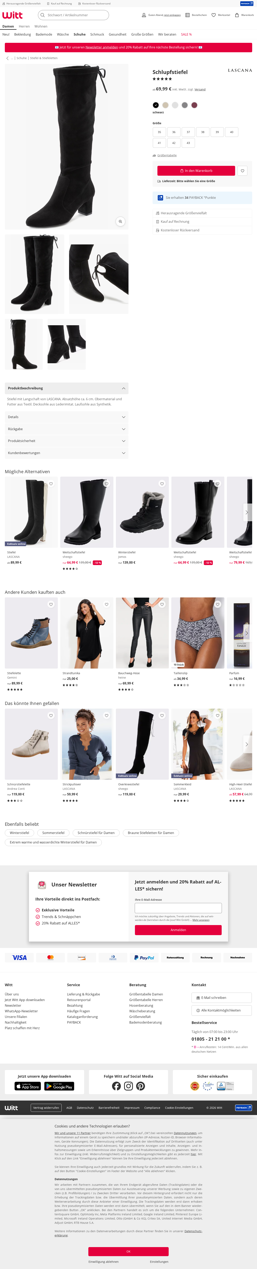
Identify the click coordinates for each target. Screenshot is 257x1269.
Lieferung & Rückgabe (83, 994)
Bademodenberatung (145, 1022)
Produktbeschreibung (25, 388)
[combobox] (82, 15)
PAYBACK (74, 1022)
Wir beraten (167, 34)
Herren (24, 26)
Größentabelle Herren (146, 1000)
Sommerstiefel (53, 833)
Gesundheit (117, 34)
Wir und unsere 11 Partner (73, 1133)
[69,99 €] (142, 633)
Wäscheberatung (142, 1011)
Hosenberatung (141, 1005)
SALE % (186, 34)
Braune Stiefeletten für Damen (151, 833)
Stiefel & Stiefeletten (44, 58)
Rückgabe (15, 429)
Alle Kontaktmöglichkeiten (221, 1010)
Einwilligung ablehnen (104, 1262)
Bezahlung (75, 1005)
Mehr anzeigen (201, 920)
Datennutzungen (185, 1133)
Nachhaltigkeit (16, 1022)
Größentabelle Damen (146, 994)
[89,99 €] (31, 633)
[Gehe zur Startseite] (12, 15)
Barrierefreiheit (109, 1108)
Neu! (5, 34)
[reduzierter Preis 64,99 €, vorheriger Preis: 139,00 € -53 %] (86, 512)
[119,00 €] (31, 744)
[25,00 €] (86, 633)
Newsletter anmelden (102, 47)
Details (13, 417)
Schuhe (80, 34)
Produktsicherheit (21, 441)
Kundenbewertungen (24, 453)
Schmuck (97, 34)
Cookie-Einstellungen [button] (179, 1108)
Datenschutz (85, 1108)
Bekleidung (22, 34)
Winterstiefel (19, 833)
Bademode (44, 34)
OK (128, 1251)
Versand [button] (200, 89)
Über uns (12, 994)
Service (73, 984)
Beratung (137, 984)
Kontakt (199, 984)
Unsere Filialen (16, 1017)
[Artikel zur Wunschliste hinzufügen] (242, 171)
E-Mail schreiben (211, 998)
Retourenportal (79, 1000)
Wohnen (41, 26)
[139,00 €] (142, 512)
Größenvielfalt (140, 1017)
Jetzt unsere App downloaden (44, 1076)
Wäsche (63, 34)
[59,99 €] (86, 744)
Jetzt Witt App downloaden (25, 1000)
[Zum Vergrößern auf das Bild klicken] (120, 221)
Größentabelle (167, 155)
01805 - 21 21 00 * (211, 1039)
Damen (8, 26)
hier (193, 1154)
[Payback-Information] (243, 1108)
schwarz (158, 112)
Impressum (132, 1108)
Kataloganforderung (82, 1017)
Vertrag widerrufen (46, 1108)
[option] (156, 105)
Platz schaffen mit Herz (22, 1028)
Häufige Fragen (78, 1011)
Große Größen (142, 34)
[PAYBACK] (247, 3)
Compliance (152, 1108)
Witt (9, 984)
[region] (128, 1194)
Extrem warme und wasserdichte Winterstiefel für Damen (53, 842)
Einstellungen (159, 1262)
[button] (6, 58)
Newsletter (13, 1005)
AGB (69, 1108)
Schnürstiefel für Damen (96, 833)
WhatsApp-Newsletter (21, 1011)
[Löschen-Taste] (104, 15)
